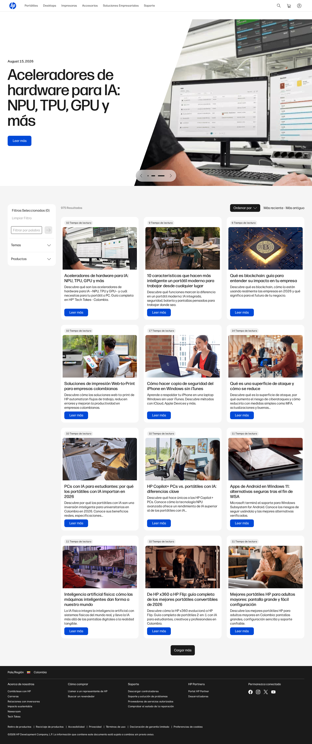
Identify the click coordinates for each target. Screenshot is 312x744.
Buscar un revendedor (81, 696)
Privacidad (95, 726)
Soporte (149, 5)
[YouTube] (273, 692)
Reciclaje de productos (50, 726)
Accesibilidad (76, 726)
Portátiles (31, 5)
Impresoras (69, 5)
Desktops (49, 5)
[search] (279, 6)
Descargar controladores (143, 691)
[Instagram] (258, 692)
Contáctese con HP (19, 691)
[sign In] (299, 6)
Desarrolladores (198, 696)
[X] (266, 692)
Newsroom (14, 711)
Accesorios (90, 5)
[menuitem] (31, 6)
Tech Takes (14, 716)
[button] (141, 175)
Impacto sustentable (20, 706)
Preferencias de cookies (188, 726)
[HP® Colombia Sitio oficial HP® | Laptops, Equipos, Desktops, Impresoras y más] (13, 6)
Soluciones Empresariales (121, 5)
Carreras (13, 696)
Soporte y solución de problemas (148, 696)
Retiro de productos (19, 726)
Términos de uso (115, 726)
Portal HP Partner (198, 691)
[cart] (289, 6)
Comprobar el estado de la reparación (151, 706)
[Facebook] (250, 692)
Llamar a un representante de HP (87, 691)
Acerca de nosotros (21, 684)
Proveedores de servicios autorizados (150, 701)
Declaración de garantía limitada (149, 726)
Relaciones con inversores (24, 701)
